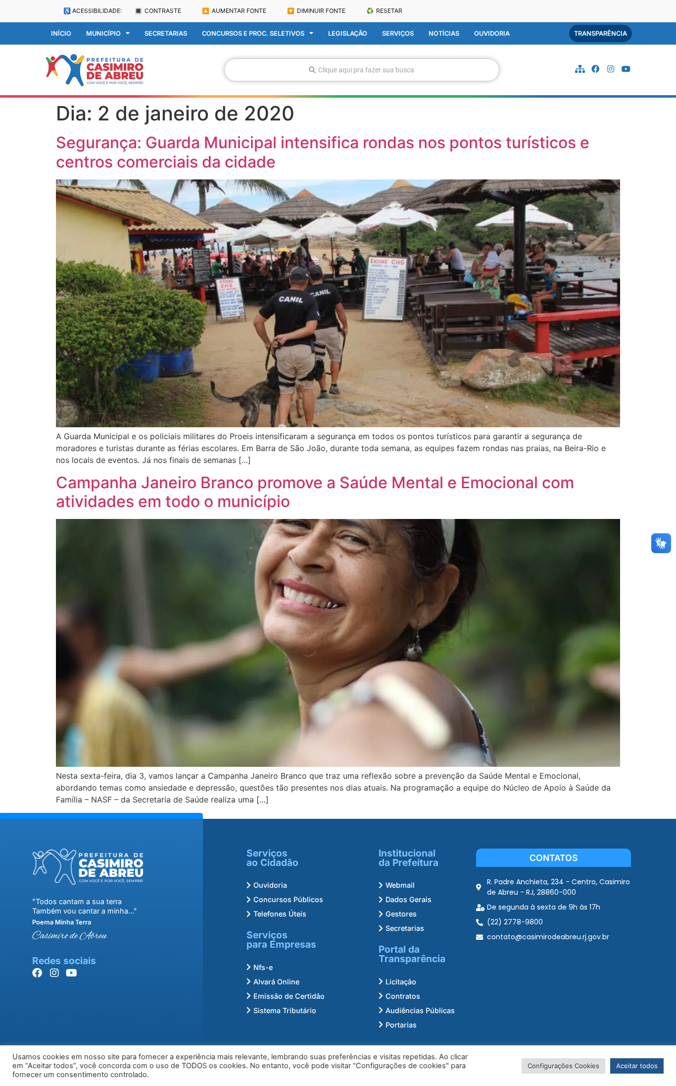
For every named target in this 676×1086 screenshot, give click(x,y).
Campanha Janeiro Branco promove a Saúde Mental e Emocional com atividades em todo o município (315, 492)
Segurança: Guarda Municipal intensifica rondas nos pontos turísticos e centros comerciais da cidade (322, 152)
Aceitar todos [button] (637, 1066)
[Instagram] (611, 69)
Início (61, 33)
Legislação (347, 33)
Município (103, 33)
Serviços (398, 33)
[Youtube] (626, 69)
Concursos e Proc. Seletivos (253, 33)
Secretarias (166, 33)
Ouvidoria (492, 33)
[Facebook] (595, 69)
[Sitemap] (580, 69)
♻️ (384, 10)
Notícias (444, 33)
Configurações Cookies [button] (563, 1066)
